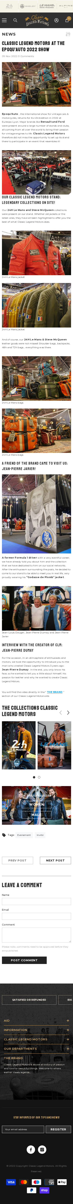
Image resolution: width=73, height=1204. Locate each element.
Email (5, 909)
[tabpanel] (19, 748)
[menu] (4, 20)
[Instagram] (42, 1149)
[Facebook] (31, 1149)
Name (5, 894)
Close (69, 28)
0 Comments (26, 56)
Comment (8, 924)
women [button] (36, 804)
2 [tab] (39, 777)
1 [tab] (34, 777)
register (58, 1129)
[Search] (15, 20)
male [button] (36, 815)
